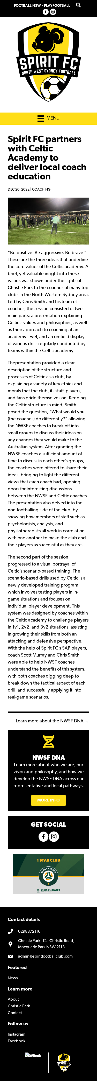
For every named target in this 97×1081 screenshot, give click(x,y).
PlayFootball (57, 6)
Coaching (41, 190)
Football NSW (27, 6)
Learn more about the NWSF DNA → (52, 721)
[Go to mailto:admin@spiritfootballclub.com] (48, 956)
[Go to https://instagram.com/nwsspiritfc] (53, 12)
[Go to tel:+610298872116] (48, 932)
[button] (48, 800)
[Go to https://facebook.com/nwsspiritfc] (45, 12)
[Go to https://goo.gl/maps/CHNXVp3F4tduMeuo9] (48, 944)
